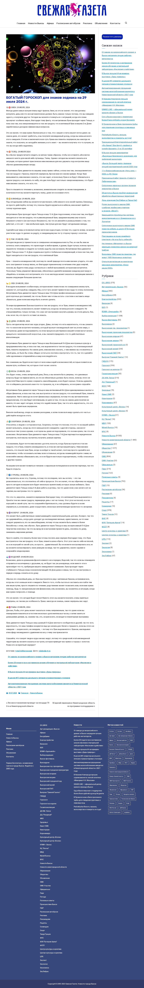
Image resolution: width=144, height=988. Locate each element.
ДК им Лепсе (122, 753)
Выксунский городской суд (113, 345)
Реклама (87, 23)
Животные (118, 758)
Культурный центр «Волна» (113, 407)
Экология (106, 547)
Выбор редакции (109, 316)
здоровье (127, 812)
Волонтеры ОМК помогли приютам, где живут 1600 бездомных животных (119, 256)
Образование (107, 444)
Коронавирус (107, 403)
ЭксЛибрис (106, 556)
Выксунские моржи (110, 341)
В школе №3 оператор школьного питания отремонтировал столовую (39, 678)
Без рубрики (107, 295)
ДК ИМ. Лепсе (108, 378)
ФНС (104, 518)
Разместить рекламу (112, 37)
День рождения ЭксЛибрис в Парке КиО (119, 200)
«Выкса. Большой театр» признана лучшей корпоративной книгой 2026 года (119, 165)
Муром (133, 762)
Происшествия (113, 798)
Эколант (105, 543)
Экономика (106, 552)
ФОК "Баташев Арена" (111, 523)
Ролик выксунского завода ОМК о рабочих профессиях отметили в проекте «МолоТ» (116, 207)
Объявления (101, 23)
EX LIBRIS (106, 283)
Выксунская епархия (110, 336)
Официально (107, 465)
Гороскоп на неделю (111, 369)
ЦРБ (104, 539)
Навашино (112, 767)
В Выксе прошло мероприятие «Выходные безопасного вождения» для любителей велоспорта (119, 156)
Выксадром (107, 324)
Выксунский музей (110, 349)
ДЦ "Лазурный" (108, 382)
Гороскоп (24, 693)
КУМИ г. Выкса (108, 415)
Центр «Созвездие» (115, 812)
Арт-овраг (112, 736)
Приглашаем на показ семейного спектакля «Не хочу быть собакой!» (117, 238)
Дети (131, 753)
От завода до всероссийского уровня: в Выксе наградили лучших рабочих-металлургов (47, 657)
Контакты (115, 23)
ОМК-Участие (107, 460)
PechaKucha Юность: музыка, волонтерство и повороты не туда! (117, 136)
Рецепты (106, 502)
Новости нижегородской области (116, 440)
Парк (104, 469)
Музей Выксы (108, 427)
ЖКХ (104, 386)
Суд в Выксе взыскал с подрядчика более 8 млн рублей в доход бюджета (118, 118)
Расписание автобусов (68, 23)
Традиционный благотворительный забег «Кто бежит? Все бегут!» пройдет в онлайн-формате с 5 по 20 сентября (119, 145)
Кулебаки (112, 762)
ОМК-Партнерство (114, 780)
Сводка (120, 803)
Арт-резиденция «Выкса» (125, 736)
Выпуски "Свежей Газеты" (113, 357)
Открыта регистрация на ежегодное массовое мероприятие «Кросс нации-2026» (117, 264)
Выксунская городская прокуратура (117, 332)
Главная (21, 23)
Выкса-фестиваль (109, 320)
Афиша (50, 23)
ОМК (104, 456)
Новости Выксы (36, 23)
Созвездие (106, 506)
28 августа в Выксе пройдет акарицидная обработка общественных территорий (120, 194)
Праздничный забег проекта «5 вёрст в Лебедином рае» (119, 179)
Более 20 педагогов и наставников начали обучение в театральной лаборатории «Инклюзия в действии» (118, 66)
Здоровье (106, 390)
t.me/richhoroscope (23, 651)
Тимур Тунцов (108, 514)
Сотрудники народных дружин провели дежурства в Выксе (119, 187)
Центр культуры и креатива (114, 531)
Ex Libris (111, 731)
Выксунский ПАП (109, 353)
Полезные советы (110, 477)
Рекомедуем (107, 498)
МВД (104, 423)
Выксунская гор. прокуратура (114, 328)
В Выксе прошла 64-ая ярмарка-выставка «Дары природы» (34, 672)
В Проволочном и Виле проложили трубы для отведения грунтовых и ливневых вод (120, 127)
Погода (105, 473)
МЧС (104, 431)
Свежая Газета (71, 984)
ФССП (104, 527)
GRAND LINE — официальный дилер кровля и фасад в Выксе (117, 111)
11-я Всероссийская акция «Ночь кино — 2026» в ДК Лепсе (119, 172)
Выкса (111, 744)
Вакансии (106, 303)
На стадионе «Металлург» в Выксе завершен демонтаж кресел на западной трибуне (119, 247)
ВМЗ (131, 740)
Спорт (104, 510)
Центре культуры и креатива (114, 535)
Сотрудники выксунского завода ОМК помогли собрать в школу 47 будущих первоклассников (118, 229)
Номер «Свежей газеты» (116, 776)
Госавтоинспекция (110, 374)
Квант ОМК (106, 394)
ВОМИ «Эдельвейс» (110, 312)
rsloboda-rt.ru (44, 651)
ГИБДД (105, 361)
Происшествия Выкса (111, 481)
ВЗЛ (103, 307)
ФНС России (112, 807)
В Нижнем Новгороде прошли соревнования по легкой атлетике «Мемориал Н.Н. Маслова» (116, 102)
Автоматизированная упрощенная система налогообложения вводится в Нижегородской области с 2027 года (118, 91)
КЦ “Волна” (106, 419)
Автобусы (128, 731)
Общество (106, 448)
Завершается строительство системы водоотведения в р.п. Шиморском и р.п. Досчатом (119, 218)
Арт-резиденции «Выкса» (113, 287)
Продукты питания (129, 794)
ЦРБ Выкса (123, 807)
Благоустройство (109, 299)
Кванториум (107, 398)
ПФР (104, 485)
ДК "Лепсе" (112, 753)
